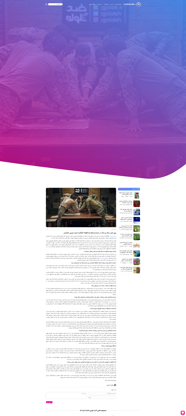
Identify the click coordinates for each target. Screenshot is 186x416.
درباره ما (100, 4)
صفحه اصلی (118, 4)
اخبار (112, 4)
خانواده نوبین (92, 4)
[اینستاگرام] (46, 4)
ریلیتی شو (102, 258)
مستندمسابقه (113, 236)
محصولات (106, 4)
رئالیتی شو (111, 302)
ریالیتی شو (48, 247)
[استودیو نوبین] (132, 4)
